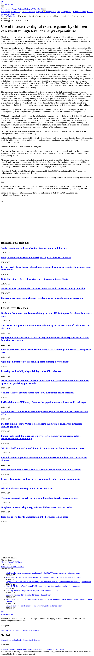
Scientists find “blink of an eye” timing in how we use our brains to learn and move (42, 448)
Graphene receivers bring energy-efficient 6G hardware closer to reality (36, 507)
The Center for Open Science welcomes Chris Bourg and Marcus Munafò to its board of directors (43, 577)
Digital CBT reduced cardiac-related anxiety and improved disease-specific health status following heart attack (48, 582)
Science (11, 14)
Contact (15, 9)
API (32, 9)
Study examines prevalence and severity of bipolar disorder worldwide (36, 257)
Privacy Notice (34, 649)
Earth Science (34, 640)
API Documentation (47, 649)
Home (3, 9)
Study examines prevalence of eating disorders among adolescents (33, 248)
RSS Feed (38, 9)
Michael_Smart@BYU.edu (11, 562)
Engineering (66, 12)
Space (39, 12)
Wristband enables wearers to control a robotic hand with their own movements (41, 469)
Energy (47, 12)
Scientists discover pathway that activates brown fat (27, 488)
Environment (28, 12)
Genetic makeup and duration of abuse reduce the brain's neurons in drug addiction (43, 288)
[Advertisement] (47, 221)
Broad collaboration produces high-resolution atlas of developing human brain (40, 479)
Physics (56, 12)
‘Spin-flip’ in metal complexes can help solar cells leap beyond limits (35, 361)
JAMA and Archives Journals (12, 567)
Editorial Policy (24, 9)
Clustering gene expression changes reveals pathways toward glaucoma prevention (42, 298)
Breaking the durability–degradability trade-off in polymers (31, 371)
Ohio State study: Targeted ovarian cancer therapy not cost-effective (35, 279)
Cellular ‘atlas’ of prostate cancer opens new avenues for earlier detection (37, 392)
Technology (16, 12)
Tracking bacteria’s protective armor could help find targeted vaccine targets (39, 498)
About (8, 9)
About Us (5, 649)
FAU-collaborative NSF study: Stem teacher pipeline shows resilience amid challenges (43, 402)
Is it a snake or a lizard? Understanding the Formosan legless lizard (34, 517)
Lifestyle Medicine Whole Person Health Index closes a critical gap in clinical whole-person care (43, 586)
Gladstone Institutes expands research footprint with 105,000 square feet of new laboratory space (43, 573)
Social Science (79, 12)
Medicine (5, 12)
